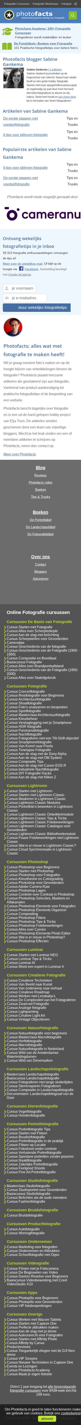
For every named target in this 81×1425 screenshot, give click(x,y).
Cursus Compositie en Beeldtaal (31, 658)
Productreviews (18, 1347)
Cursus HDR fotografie (24, 726)
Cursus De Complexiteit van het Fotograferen (41, 1000)
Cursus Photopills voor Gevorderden (34, 1302)
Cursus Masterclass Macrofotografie (34, 1037)
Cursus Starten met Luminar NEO (32, 955)
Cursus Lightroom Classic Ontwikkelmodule (40, 814)
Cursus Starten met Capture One (32, 1323)
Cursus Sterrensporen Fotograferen (34, 1086)
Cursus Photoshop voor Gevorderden (35, 883)
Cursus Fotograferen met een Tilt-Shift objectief (43, 738)
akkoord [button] (47, 1418)
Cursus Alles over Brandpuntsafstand (35, 666)
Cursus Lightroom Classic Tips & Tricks (37, 818)
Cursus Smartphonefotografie (29, 742)
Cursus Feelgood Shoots (26, 1168)
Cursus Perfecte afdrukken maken (33, 1327)
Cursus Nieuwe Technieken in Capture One (40, 1362)
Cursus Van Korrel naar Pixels (30, 746)
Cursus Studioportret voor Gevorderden (37, 1190)
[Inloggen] (75, 4)
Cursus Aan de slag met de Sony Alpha (37, 754)
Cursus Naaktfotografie (24, 1160)
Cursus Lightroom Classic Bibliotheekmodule (41, 834)
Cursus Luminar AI (21, 963)
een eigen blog (67, 96)
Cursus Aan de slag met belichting (33, 635)
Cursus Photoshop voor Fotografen (33, 875)
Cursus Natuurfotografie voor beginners (37, 1033)
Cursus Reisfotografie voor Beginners (35, 695)
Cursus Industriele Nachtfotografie (33, 769)
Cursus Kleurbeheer (22, 719)
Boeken (40, 489)
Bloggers (40, 571)
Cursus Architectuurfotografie (29, 699)
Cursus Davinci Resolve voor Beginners (37, 1276)
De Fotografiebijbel (40, 534)
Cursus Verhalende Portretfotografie (34, 1152)
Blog (40, 467)
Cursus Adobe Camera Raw (28, 886)
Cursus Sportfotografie (24, 711)
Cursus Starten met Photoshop (30, 871)
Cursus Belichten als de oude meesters (37, 1197)
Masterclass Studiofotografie (28, 1186)
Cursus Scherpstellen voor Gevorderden (37, 639)
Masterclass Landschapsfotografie (33, 1074)
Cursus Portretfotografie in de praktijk (35, 1141)
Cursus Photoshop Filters (26, 918)
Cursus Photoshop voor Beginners (33, 867)
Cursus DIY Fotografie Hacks (29, 773)
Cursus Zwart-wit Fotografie (28, 1004)
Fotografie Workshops (45, 3)
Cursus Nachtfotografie (24, 734)
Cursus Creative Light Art (26, 1015)
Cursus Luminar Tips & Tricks (29, 959)
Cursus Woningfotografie (26, 1233)
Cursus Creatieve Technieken (29, 980)
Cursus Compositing (22, 914)
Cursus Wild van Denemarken (30, 1060)
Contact (40, 564)
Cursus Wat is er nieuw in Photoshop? (36, 937)
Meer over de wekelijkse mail (22, 263)
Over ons (40, 556)
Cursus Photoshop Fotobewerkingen (35, 925)
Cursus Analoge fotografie (26, 1008)
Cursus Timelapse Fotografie (29, 750)
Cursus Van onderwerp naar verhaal (34, 988)
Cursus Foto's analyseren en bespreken (37, 707)
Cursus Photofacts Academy (28, 1370)
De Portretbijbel (40, 520)
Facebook (31, 269)
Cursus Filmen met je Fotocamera (33, 1268)
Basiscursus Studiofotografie (29, 1194)
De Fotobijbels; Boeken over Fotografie (43, 43)
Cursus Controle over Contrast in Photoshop (40, 894)
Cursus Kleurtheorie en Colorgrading (35, 879)
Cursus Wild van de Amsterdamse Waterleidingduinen (33, 1054)
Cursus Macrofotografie (24, 1045)
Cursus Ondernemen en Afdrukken (33, 1251)
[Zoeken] (73, 15)
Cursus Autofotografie (23, 1229)
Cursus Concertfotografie (26, 691)
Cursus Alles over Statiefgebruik (31, 678)
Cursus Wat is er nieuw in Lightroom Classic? (41, 845)
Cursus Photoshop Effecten (28, 941)
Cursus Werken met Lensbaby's (31, 996)
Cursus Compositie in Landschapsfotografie (40, 1090)
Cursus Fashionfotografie (26, 1201)
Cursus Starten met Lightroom (29, 791)
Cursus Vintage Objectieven (28, 1019)
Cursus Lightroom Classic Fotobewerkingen (40, 822)
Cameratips (15, 642)
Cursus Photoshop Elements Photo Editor (38, 933)
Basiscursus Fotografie (24, 662)
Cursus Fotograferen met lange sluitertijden (40, 1082)
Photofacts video (40, 482)
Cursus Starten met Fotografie (29, 627)
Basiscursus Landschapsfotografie (33, 1078)
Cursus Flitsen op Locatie (26, 1145)
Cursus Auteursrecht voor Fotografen (35, 1335)
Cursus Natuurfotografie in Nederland (35, 1049)
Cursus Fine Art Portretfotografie (31, 1172)
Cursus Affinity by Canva (25, 1343)
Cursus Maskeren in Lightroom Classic (36, 799)
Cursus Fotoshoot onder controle (32, 1149)
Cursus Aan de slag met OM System (34, 758)
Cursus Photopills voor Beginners (32, 1298)
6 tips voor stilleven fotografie (25, 135)
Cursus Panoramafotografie (28, 730)
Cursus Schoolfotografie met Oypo (33, 1255)
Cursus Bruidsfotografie (25, 1215)
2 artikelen (55, 69)
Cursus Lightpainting (22, 1011)
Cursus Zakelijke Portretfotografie (32, 1164)
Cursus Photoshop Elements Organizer (37, 910)
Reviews (40, 475)
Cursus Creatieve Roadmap (28, 992)
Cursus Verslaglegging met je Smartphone (39, 723)
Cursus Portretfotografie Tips (28, 1129)
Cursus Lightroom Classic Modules (33, 803)
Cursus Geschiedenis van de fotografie (36, 646)
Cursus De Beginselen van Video (32, 1272)
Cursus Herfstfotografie (24, 1041)
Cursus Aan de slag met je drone (32, 1331)
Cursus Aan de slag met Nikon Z (31, 777)
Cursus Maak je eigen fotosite (29, 1374)
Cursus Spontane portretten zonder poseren (40, 1156)
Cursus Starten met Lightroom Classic (36, 795)
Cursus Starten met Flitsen (27, 1133)
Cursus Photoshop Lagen (26, 890)
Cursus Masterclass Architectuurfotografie (38, 715)
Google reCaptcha (19, 274)
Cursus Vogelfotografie (24, 1111)
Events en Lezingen (22, 1366)
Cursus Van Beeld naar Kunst (29, 984)
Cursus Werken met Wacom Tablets (34, 1319)
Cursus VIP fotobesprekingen (29, 1306)
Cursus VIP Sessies (22, 1358)
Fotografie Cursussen (16, 3)
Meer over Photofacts (19, 454)
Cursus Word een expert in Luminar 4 (35, 966)
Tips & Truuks (40, 497)
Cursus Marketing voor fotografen (32, 1247)
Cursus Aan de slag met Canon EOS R (36, 765)
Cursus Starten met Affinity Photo (32, 1339)
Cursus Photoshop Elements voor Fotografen (41, 906)
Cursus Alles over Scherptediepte (32, 631)
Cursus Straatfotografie (24, 703)
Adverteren (40, 578)
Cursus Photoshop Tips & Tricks (31, 921)
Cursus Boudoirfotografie (26, 1137)
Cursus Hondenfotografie (26, 1115)
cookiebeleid (71, 1413)
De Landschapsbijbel (40, 527)
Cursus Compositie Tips (25, 761)
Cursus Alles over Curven (26, 929)
